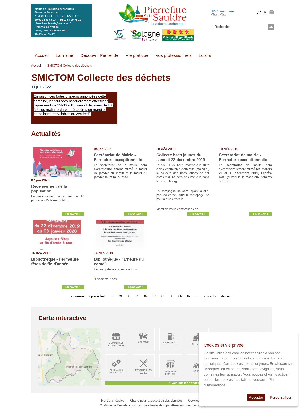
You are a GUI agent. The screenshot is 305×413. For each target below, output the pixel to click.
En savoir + (73, 214)
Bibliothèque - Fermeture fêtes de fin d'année (55, 261)
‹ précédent (97, 296)
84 (163, 296)
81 (137, 296)
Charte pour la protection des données (156, 400)
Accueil (36, 65)
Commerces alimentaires (116, 344)
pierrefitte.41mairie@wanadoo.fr (53, 23)
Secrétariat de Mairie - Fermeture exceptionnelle (118, 157)
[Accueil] (152, 15)
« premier (77, 296)
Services (197, 344)
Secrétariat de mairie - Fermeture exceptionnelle (243, 157)
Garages (143, 342)
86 (180, 296)
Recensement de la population (49, 188)
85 (171, 296)
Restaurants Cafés (143, 371)
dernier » (227, 296)
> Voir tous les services (185, 382)
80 (128, 296)
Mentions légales (112, 400)
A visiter (197, 371)
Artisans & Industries (116, 371)
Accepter (256, 397)
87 (188, 296)
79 (120, 296)
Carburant (170, 343)
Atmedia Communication (188, 405)
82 (145, 296)
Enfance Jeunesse (170, 372)
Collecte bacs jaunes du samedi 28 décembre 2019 (180, 157)
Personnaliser (280, 397)
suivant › (210, 296)
